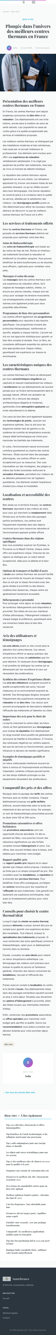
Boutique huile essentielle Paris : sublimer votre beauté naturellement (26, 1251)
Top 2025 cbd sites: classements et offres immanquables (25, 1126)
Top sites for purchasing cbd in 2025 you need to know (27, 1242)
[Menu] (33, 2)
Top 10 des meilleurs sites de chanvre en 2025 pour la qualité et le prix (28, 1163)
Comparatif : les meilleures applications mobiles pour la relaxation (25, 1233)
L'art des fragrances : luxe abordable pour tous (26, 1205)
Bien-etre (15, 11)
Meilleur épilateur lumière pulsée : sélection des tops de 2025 (27, 1196)
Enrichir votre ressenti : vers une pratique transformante (26, 1224)
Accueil (6, 11)
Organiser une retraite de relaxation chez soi (27, 1170)
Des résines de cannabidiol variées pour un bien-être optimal (26, 1187)
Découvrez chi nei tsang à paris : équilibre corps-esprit (26, 1215)
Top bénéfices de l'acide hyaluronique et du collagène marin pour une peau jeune (26, 1135)
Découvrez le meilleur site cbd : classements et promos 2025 (27, 1178)
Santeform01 (21, 1279)
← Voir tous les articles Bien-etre (19, 1092)
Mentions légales (10, 1313)
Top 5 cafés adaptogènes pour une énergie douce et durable (26, 1144)
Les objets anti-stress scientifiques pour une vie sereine (27, 1154)
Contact (6, 1318)
